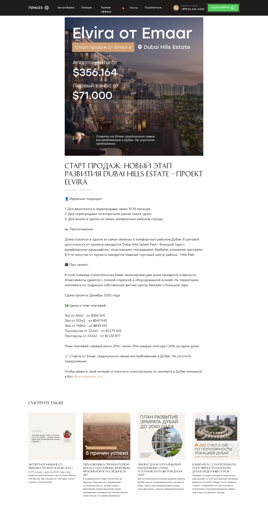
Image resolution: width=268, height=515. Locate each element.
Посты (134, 8)
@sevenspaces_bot (88, 377)
